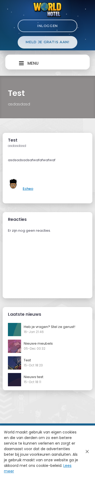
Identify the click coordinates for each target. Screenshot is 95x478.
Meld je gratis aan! (47, 42)
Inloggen (47, 26)
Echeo (28, 188)
